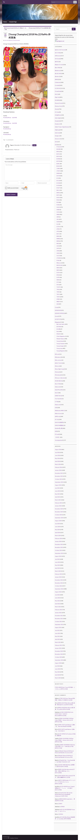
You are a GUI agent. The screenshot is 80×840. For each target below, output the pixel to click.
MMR (58, 241)
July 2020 (57, 666)
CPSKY (58, 171)
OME (58, 250)
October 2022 (58, 586)
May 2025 (57, 494)
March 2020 (58, 678)
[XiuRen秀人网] (58, 428)
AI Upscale (59, 146)
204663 (63, 806)
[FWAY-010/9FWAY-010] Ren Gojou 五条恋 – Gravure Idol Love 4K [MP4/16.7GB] (64, 720)
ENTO (58, 195)
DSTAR (58, 175)
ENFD (58, 192)
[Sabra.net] (57, 386)
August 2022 (58, 591)
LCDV (58, 226)
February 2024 (58, 538)
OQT (58, 255)
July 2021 (57, 630)
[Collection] (58, 82)
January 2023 (58, 577)
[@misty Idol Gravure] (60, 49)
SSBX (58, 279)
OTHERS (59, 258)
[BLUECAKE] (58, 73)
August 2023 (58, 556)
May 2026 (57, 458)
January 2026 (58, 470)
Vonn (6, 40)
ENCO (58, 190)
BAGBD (58, 149)
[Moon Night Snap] (59, 369)
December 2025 (59, 473)
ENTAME (59, 326)
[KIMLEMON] (58, 310)
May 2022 (57, 600)
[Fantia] (57, 109)
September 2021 (59, 624)
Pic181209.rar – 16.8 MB (10, 117)
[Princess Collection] (60, 378)
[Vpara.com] (58, 404)
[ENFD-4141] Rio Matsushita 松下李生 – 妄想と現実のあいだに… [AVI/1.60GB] (65, 771)
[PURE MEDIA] (58, 381)
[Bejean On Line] (59, 64)
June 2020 (57, 669)
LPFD (58, 231)
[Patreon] (57, 372)
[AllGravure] (58, 55)
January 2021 (58, 648)
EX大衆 (58, 329)
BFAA (58, 151)
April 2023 (57, 568)
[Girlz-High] (57, 118)
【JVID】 (57, 437)
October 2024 (58, 514)
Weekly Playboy (60, 338)
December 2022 (59, 580)
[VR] (56, 407)
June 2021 (57, 633)
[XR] (56, 431)
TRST (58, 294)
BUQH (58, 166)
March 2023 (58, 571)
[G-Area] (57, 112)
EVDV (58, 197)
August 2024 (58, 520)
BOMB (58, 158)
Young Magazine (61, 350)
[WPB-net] (57, 416)
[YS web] (57, 434)
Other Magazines (61, 336)
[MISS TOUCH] (58, 363)
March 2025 (58, 500)
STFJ (58, 282)
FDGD (58, 200)
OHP (58, 248)
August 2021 (58, 627)
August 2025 (58, 485)
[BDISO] (57, 61)
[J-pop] (56, 307)
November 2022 (59, 583)
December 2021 (59, 615)
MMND (58, 238)
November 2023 (59, 547)
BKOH (58, 156)
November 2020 (59, 654)
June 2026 (57, 455)
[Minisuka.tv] (58, 357)
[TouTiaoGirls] (58, 398)
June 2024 (57, 526)
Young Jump (59, 348)
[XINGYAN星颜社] (59, 425)
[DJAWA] (57, 100)
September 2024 (59, 517)
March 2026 (58, 464)
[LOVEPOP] (58, 319)
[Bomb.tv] (57, 76)
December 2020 (59, 651)
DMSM (58, 173)
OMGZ (58, 253)
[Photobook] (58, 375)
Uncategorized (58, 440)
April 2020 (57, 675)
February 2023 (58, 574)
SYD (58, 284)
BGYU (58, 154)
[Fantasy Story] (58, 106)
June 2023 (57, 562)
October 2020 (58, 657)
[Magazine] (10, 40)
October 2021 (58, 621)
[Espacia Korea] (58, 103)
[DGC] (56, 94)
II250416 (60, 814)
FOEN (58, 204)
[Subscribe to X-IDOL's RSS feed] (4, 2)
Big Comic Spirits (61, 324)
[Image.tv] (57, 135)
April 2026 (57, 461)
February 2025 (58, 503)
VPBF (58, 299)
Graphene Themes (14, 838)
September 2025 (59, 482)
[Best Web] (58, 67)
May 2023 (57, 565)
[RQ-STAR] (57, 383)
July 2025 (57, 488)
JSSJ (58, 219)
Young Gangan (60, 346)
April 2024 (57, 532)
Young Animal (60, 341)
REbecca (59, 263)
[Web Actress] (58, 413)
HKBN (58, 209)
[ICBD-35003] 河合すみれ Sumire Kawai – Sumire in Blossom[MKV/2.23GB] (64, 714)
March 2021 (58, 642)
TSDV (58, 296)
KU (57, 224)
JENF (58, 217)
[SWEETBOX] (58, 395)
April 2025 (57, 497)
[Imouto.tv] (57, 138)
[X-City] (57, 419)
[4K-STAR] (57, 52)
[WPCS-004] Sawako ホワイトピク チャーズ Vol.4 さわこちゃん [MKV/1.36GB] (65, 782)
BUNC (58, 163)
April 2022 (57, 603)
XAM (58, 304)
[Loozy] (56, 316)
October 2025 (58, 479)
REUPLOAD (59, 265)
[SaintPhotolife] (59, 389)
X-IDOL (40, 13)
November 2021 (59, 618)
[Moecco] (57, 366)
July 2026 (57, 452)
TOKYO (59, 287)
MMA (58, 236)
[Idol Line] (57, 132)
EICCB (58, 180)
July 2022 (57, 594)
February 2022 (58, 609)
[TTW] (56, 401)
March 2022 (58, 606)
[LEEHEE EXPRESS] (59, 313)
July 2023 (57, 559)
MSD (58, 243)
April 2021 (57, 639)
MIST (58, 233)
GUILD (58, 207)
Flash (58, 331)
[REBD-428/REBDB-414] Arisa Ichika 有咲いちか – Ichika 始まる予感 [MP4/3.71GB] (65, 746)
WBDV (58, 301)
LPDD (58, 229)
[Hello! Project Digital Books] (62, 127)
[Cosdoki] (57, 85)
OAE (58, 246)
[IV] (56, 144)
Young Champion (16, 40)
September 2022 (59, 589)
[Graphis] (57, 121)
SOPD (58, 277)
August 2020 (58, 663)
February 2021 (58, 645)
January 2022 (58, 612)
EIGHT (58, 187)
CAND (58, 168)
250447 (60, 803)
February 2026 (58, 467)
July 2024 (57, 523)
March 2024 (58, 535)
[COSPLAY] (58, 88)
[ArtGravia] (57, 58)
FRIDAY (58, 334)
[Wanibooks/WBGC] (60, 410)
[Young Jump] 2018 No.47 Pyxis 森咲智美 (39, 28)
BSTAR (58, 161)
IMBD (58, 214)
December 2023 (59, 544)
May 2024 (57, 529)
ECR (58, 178)
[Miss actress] (58, 360)
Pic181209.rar (7, 128)
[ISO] (56, 141)
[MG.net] (57, 354)
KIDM (58, 221)
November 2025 (59, 476)
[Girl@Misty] (58, 115)
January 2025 (58, 505)
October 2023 (58, 550)
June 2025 (57, 491)
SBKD (58, 267)
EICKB (58, 183)
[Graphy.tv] (57, 124)
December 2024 (59, 508)
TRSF (58, 292)
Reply (34, 145)
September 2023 (59, 553)
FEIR (58, 202)
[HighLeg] (57, 130)
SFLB (58, 275)
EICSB (58, 185)
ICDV (58, 212)
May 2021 (57, 636)
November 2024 (59, 511)
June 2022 (57, 597)
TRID (58, 289)
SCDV (58, 272)
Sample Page (13, 21)
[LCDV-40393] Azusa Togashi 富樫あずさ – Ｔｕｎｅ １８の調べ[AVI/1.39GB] (65, 788)
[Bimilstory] (57, 70)
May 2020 (57, 672)
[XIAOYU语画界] (59, 422)
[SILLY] (56, 392)
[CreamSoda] (58, 91)
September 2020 (59, 660)
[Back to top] (76, 836)
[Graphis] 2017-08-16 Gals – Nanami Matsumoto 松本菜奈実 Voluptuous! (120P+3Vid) (64, 794)
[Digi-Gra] (57, 97)
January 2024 (58, 541)
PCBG (58, 260)
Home (5, 21)
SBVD (58, 270)
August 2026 (58, 449)
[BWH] (56, 79)
